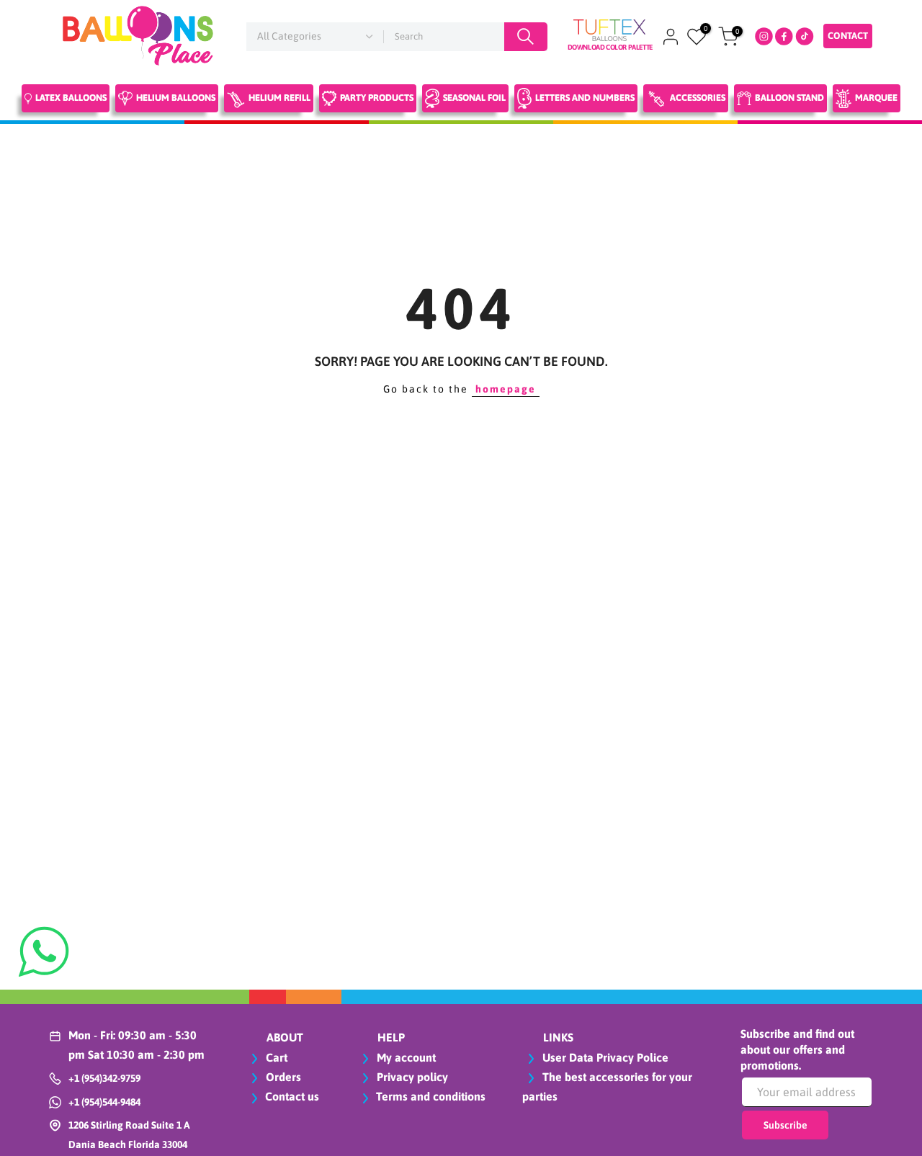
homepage (505, 389)
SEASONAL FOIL (474, 97)
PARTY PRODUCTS (376, 97)
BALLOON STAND (789, 97)
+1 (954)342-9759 (104, 1078)
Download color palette (610, 47)
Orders (282, 1076)
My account (405, 1057)
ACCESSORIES (697, 97)
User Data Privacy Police (604, 1057)
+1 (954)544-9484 (104, 1102)
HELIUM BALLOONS (175, 97)
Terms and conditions (430, 1096)
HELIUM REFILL (279, 97)
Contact (848, 35)
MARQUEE (876, 97)
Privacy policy (411, 1076)
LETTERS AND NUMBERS (585, 97)
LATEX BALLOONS (71, 97)
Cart (275, 1057)
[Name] (525, 36)
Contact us (292, 1096)
